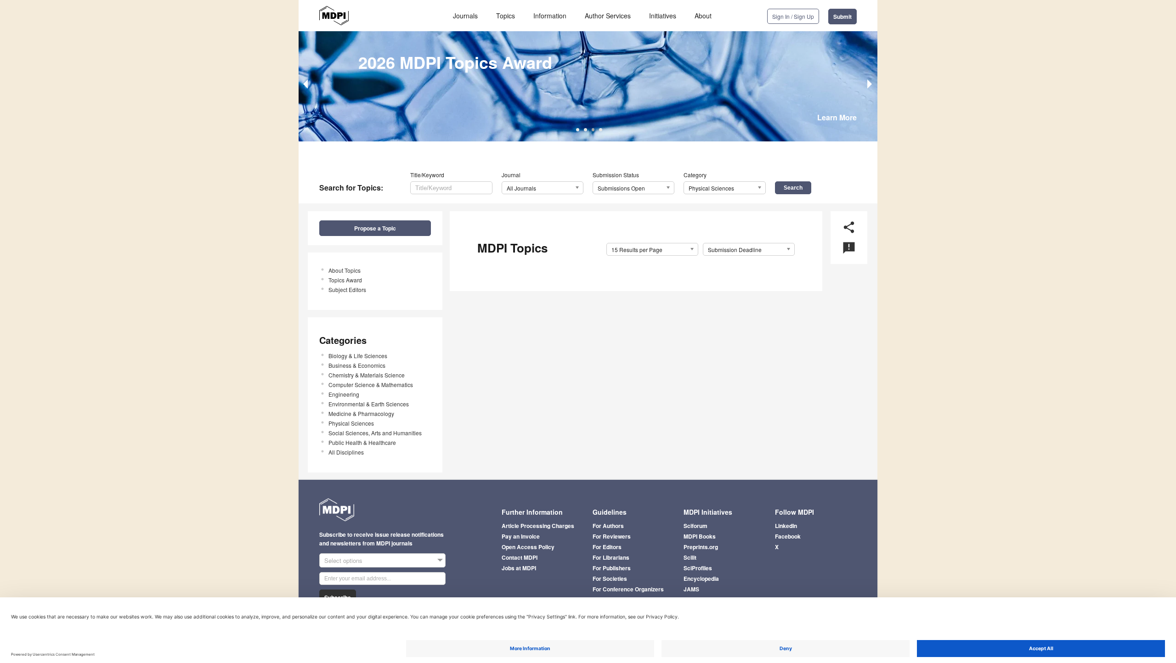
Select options (343, 560)
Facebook (788, 536)
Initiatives (662, 15)
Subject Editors (347, 289)
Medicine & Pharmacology (361, 413)
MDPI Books (700, 536)
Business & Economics (356, 365)
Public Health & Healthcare (362, 442)
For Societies (610, 578)
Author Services (608, 15)
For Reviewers (612, 536)
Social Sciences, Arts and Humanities (375, 433)
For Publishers (612, 568)
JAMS (691, 589)
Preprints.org (701, 547)
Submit (842, 16)
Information (549, 15)
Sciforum (695, 526)
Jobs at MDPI (519, 568)
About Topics (344, 270)
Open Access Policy (528, 547)
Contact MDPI (519, 557)
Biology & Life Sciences (357, 356)
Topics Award (345, 280)
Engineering (343, 394)
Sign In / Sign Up (793, 16)
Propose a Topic (375, 228)
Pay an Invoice (521, 536)
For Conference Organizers (628, 589)
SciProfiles (698, 568)
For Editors (607, 547)
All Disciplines (346, 452)
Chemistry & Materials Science (366, 375)
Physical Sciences (351, 423)
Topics (505, 15)
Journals (465, 15)
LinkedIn (786, 526)
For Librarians (611, 557)
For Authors (608, 526)
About (703, 15)
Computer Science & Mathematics (370, 384)
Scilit (690, 557)
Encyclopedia (701, 578)
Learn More (837, 117)
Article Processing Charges (538, 526)
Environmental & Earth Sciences (368, 404)
